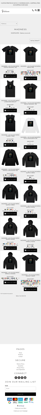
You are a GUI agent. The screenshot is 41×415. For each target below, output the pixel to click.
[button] (36, 10)
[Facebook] (16, 377)
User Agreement (20, 369)
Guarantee (20, 366)
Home (20, 353)
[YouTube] (25, 377)
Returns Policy (20, 364)
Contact (20, 356)
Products (20, 354)
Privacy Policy (20, 368)
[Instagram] (22, 377)
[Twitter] (19, 377)
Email (6, 385)
